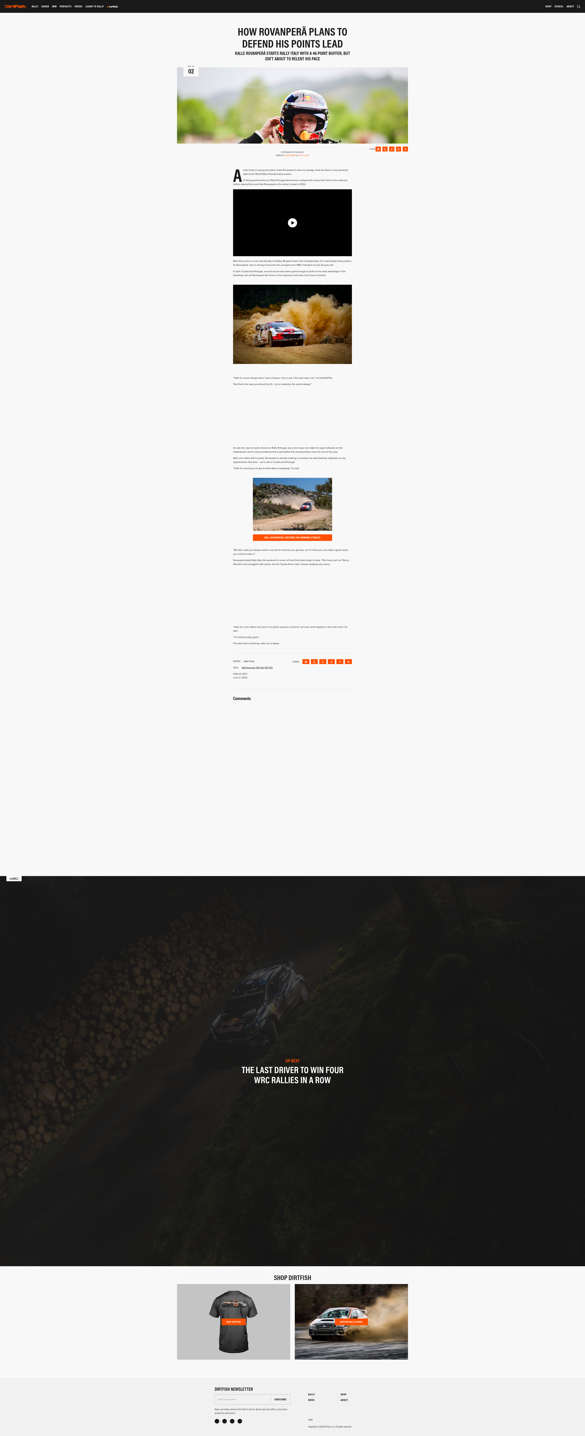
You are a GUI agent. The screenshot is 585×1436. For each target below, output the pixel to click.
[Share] (378, 149)
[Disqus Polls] (292, 740)
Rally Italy (260, 667)
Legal (310, 1419)
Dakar (45, 6)
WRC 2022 (269, 667)
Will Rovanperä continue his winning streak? (292, 537)
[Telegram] (398, 149)
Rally (35, 6)
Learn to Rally (94, 6)
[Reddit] (405, 149)
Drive (311, 1400)
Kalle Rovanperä (248, 667)
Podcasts (65, 6)
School (559, 6)
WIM (54, 6)
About (570, 6)
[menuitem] (35, 6)
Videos (78, 6)
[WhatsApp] (391, 149)
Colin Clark (303, 155)
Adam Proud (290, 155)
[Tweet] (385, 149)
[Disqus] (292, 820)
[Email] (348, 661)
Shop (548, 6)
